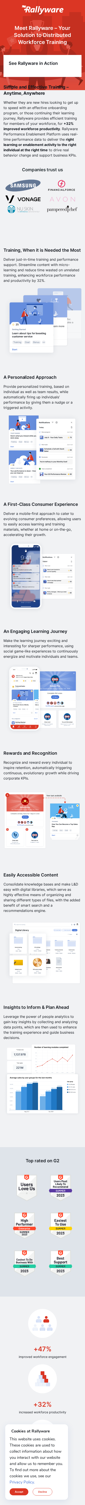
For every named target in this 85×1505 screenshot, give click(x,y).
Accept (19, 1492)
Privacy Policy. (22, 1482)
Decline (42, 1492)
